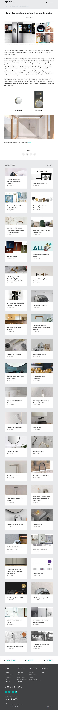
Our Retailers (8, 677)
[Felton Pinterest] (16, 692)
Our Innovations (8, 675)
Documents (31, 672)
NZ (48, 706)
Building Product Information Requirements (35, 680)
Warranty (31, 677)
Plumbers (44, 668)
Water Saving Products (22, 679)
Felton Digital (20, 672)
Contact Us (50, 660)
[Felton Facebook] (6, 692)
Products (20, 668)
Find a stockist (11, 660)
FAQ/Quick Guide (33, 675)
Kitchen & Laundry (21, 677)
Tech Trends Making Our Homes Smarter (19, 6)
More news (49, 165)
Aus (51, 706)
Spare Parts (19, 681)
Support (30, 660)
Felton (7, 668)
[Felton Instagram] (13, 692)
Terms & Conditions (14, 706)
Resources (33, 668)
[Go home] (10, 2)
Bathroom (19, 675)
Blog (6, 6)
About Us (7, 672)
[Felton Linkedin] (9, 692)
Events (42, 672)
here (29, 142)
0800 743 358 (13, 686)
